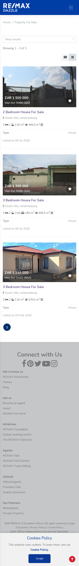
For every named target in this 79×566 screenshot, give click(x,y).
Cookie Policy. (39, 550)
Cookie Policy (55, 527)
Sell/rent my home (14, 413)
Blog (6, 387)
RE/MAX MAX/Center (16, 461)
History (7, 382)
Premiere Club (12, 487)
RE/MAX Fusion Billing (17, 466)
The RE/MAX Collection (17, 440)
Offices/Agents (12, 482)
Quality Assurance (14, 492)
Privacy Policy (38, 527)
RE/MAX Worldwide (15, 377)
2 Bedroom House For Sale (23, 112)
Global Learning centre (17, 434)
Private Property (13, 513)
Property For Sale (25, 22)
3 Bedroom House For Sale (23, 200)
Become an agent (14, 403)
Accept (39, 558)
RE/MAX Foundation (15, 429)
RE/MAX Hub (11, 455)
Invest (6, 408)
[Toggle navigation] (71, 7)
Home (7, 22)
